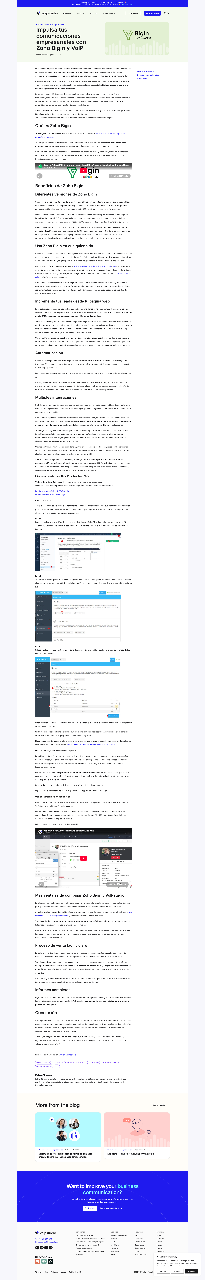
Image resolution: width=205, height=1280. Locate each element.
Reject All (177, 1271)
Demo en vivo (127, 4)
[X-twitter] (46, 1247)
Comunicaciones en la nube (77, 1062)
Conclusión (142, 78)
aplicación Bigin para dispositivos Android (92, 266)
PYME (57, 1066)
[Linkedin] (37, 1247)
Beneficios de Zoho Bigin (148, 75)
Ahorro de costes (43, 1062)
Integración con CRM (109, 1062)
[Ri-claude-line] (37, 1261)
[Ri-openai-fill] (44, 1261)
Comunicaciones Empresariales (51, 24)
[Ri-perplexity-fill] (50, 1261)
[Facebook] (42, 1247)
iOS (114, 266)
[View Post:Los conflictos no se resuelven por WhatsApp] (137, 1129)
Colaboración (58, 1062)
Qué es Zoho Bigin (145, 71)
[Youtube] (51, 1247)
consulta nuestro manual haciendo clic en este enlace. (91, 744)
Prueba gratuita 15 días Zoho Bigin (50, 494)
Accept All (191, 1271)
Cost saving (94, 1062)
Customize (163, 1271)
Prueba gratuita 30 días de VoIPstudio (52, 491)
